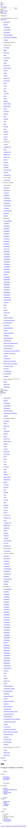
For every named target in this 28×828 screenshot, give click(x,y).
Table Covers (7, 312)
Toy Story (6, 134)
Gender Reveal (7, 205)
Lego (5, 88)
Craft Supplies (7, 180)
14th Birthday (7, 259)
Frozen (5, 73)
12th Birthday (7, 254)
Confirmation (7, 198)
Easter (5, 149)
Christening (6, 193)
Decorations (6, 325)
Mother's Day (7, 154)
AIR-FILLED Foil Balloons (10, 37)
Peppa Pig (6, 114)
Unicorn (5, 136)
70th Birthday (7, 289)
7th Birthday (6, 238)
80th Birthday (7, 292)
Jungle (5, 83)
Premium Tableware (8, 317)
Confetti (5, 330)
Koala (5, 85)
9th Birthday (6, 243)
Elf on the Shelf (7, 170)
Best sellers (6, 779)
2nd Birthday (7, 226)
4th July (5, 159)
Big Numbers (7, 32)
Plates (5, 305)
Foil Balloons (7, 27)
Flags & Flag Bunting (9, 345)
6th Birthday (6, 236)
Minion (5, 108)
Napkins (6, 310)
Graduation (6, 208)
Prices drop (6, 776)
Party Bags (6, 368)
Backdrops (6, 335)
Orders (5, 802)
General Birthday (8, 221)
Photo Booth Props (8, 338)
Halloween (6, 164)
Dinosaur (6, 60)
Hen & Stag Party (8, 210)
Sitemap (5, 793)
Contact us (3, 757)
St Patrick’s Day (7, 152)
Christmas (6, 167)
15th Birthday (7, 261)
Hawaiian (6, 162)
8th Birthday (6, 241)
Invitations (6, 376)
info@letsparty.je (8, 820)
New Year (6, 172)
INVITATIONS (7, 373)
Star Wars (6, 126)
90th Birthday (7, 294)
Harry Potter (6, 78)
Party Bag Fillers (7, 371)
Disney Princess (7, 68)
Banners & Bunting (8, 328)
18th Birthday (7, 269)
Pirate (5, 116)
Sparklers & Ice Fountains (10, 361)
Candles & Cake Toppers (9, 353)
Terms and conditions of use (10, 789)
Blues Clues (6, 52)
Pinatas (5, 381)
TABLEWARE (7, 300)
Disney (5, 63)
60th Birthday (7, 284)
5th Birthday (6, 233)
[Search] (16, 8)
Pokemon (6, 119)
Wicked (5, 139)
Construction (7, 57)
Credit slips (6, 804)
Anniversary (6, 187)
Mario (5, 96)
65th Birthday (7, 287)
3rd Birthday (7, 228)
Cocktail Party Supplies (9, 320)
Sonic (5, 121)
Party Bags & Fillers (8, 366)
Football (5, 70)
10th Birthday (7, 246)
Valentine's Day (7, 147)
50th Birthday (7, 282)
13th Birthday (7, 256)
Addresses (6, 805)
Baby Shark (6, 47)
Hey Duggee (7, 80)
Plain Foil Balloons (8, 35)
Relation (6, 274)
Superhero (6, 131)
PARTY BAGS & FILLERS (10, 363)
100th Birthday (7, 297)
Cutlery (5, 315)
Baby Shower (7, 190)
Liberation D (7, 175)
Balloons (6, 24)
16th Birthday (7, 264)
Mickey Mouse (7, 103)
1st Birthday (6, 223)
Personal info (7, 801)
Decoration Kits (7, 340)
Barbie (5, 50)
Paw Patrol (6, 111)
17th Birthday (7, 266)
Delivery (6, 788)
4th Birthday (6, 231)
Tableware (6, 302)
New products (7, 778)
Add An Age (7, 249)
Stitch (5, 129)
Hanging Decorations (9, 333)
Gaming (5, 75)
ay (10, 175)
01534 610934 (7, 819)
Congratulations (7, 200)
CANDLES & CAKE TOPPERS (12, 351)
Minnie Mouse (7, 106)
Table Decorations (8, 348)
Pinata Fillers (7, 384)
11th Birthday (7, 251)
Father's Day (7, 157)
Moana (5, 98)
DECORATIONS (8, 322)
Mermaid (6, 101)
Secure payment (7, 792)
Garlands (6, 40)
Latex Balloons (7, 29)
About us (6, 791)
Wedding (6, 215)
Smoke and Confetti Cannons (10, 343)
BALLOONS (7, 22)
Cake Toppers (7, 358)
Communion (6, 195)
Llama (5, 91)
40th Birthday (7, 279)
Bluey (5, 55)
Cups (5, 307)
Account (5, 797)
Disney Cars (6, 65)
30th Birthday (7, 277)
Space (5, 124)
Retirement (6, 213)
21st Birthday (7, 272)
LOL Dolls (6, 93)
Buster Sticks (7, 387)
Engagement (6, 203)
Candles (5, 356)
